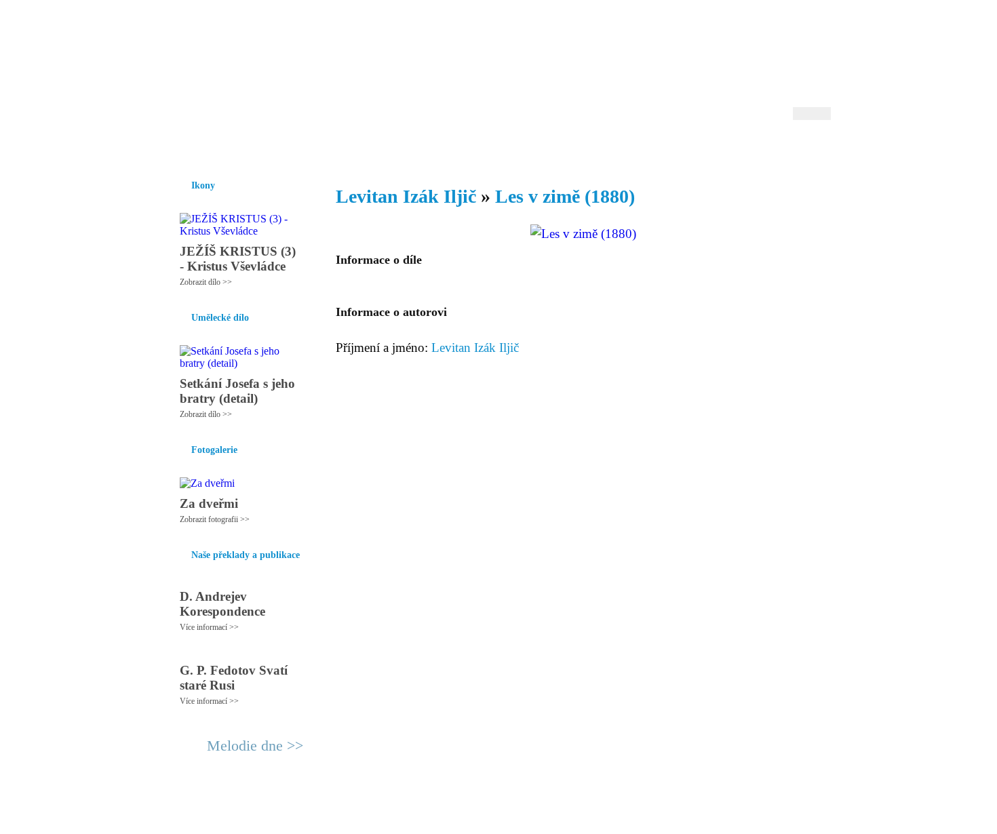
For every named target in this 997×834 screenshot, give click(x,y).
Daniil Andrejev (654, 30)
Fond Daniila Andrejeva (773, 30)
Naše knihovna (740, 148)
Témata (600, 148)
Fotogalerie (477, 148)
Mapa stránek (420, 817)
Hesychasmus (270, 148)
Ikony (215, 148)
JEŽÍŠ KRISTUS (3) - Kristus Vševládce (238, 258)
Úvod (178, 148)
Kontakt (468, 817)
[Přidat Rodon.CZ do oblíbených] (818, 148)
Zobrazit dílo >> (206, 282)
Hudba (424, 148)
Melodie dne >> (255, 745)
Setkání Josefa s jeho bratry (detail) (237, 390)
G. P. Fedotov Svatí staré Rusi (234, 677)
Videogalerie (542, 148)
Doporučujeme (662, 148)
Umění (327, 148)
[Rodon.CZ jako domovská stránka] (798, 148)
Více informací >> (209, 627)
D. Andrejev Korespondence (222, 603)
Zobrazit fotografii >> (215, 519)
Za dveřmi (209, 503)
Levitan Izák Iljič (408, 196)
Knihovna (375, 148)
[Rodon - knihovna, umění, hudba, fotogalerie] (251, 66)
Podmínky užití (360, 817)
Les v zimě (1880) (565, 196)
